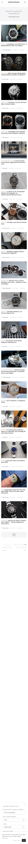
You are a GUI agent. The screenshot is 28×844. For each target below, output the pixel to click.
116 (9, 547)
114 (3, 547)
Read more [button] (5, 838)
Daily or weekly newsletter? (9, 816)
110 (15, 544)
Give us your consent (8, 831)
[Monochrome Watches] (13, 2)
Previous (4, 550)
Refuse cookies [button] (16, 840)
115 (6, 547)
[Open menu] (25, 2)
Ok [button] (23, 840)
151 (18, 547)
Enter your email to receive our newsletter (13, 809)
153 (25, 547)
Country (5, 824)
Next (24, 550)
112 (22, 544)
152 (22, 547)
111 (19, 544)
